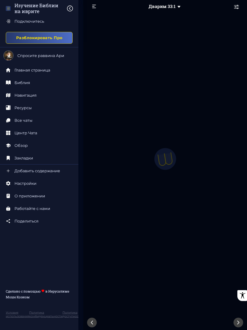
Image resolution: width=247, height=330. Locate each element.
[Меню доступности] (242, 295)
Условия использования (17, 314)
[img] (72, 8)
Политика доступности (72, 314)
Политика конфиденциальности (45, 314)
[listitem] (39, 82)
